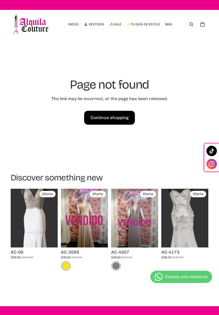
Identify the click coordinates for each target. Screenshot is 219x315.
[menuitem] (168, 24)
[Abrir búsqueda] (191, 24)
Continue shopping (109, 117)
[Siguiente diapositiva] (104, 218)
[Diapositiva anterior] (65, 218)
